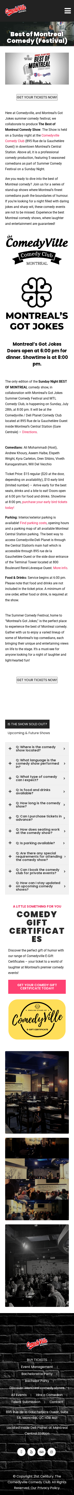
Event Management (37, 1367)
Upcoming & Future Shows (29, 733)
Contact (56, 1402)
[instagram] (51, 1452)
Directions (29, 432)
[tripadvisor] (41, 1452)
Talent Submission (25, 1402)
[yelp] (31, 1452)
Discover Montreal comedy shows (36, 1388)
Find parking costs (33, 523)
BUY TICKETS (37, 1360)
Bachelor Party (37, 1381)
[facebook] (21, 1452)
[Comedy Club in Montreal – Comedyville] (15, 10)
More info (60, 568)
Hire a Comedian (49, 1395)
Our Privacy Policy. (45, 1488)
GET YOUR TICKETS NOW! (37, 97)
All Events (19, 1395)
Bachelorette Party (37, 1374)
